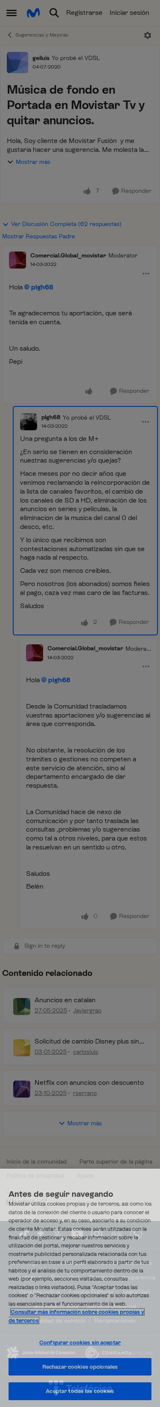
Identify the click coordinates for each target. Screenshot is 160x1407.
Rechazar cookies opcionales (80, 1367)
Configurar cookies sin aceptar (80, 1342)
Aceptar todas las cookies (80, 1391)
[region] (80, 1288)
